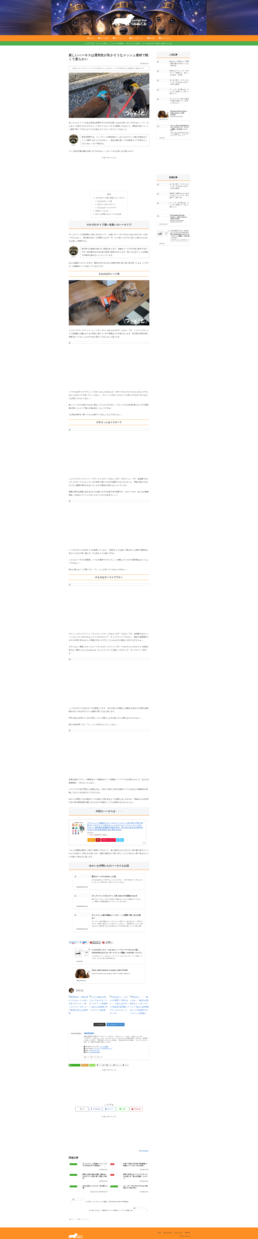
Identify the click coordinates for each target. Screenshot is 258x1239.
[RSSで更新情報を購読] (101, 1057)
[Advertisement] (109, 173)
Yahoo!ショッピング (108, 840)
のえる (110, 1065)
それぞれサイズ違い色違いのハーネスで (109, 198)
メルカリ (120, 840)
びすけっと (118, 1065)
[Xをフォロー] (88, 1057)
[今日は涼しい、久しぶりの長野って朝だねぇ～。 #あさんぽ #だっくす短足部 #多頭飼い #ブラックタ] (119, 1008)
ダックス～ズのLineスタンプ (103, 1048)
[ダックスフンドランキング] (95, 942)
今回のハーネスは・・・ (104, 211)
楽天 (98, 840)
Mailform (187, 1232)
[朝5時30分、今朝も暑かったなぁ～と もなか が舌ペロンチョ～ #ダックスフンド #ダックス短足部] (78, 1008)
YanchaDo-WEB (95, 1052)
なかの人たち (178, 1232)
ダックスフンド (75, 1065)
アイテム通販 (104, 1046)
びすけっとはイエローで (106, 204)
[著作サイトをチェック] (85, 1057)
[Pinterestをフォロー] (94, 1057)
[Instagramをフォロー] (91, 1057)
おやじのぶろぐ (95, 1050)
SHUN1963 (89, 1033)
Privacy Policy (167, 1232)
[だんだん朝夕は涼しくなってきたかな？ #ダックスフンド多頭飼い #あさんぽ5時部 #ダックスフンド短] (99, 1008)
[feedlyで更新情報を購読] (98, 1057)
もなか (126, 1065)
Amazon (91, 840)
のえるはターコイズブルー (107, 208)
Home (159, 1232)
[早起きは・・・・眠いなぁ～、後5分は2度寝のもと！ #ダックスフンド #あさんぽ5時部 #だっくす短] (139, 1008)
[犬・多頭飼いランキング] (107, 942)
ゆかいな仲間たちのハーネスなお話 (108, 214)
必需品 (93, 1065)
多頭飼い (85, 1065)
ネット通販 (102, 1065)
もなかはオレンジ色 (104, 201)
